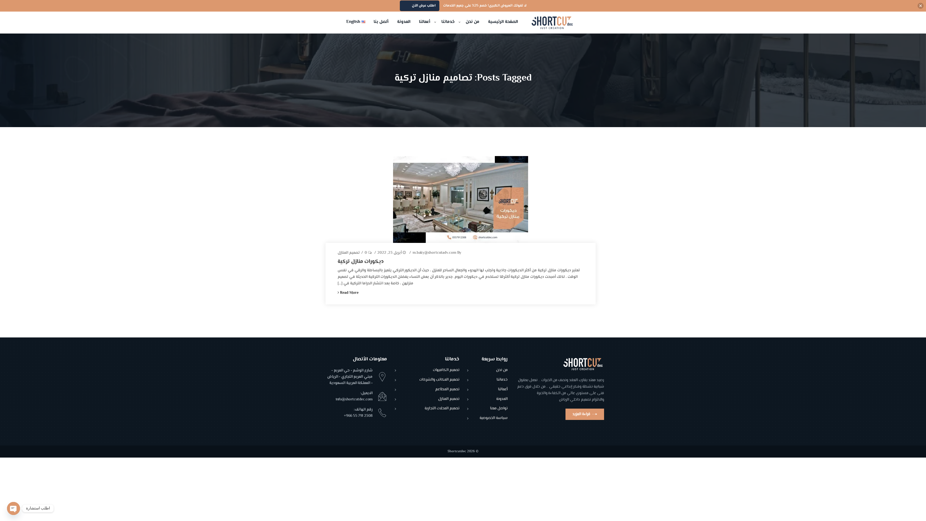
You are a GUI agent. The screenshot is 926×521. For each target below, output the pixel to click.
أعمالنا (503, 389)
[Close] (921, 6)
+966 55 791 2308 (358, 416)
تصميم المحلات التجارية (442, 408)
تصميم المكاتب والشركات (439, 380)
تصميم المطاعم (447, 389)
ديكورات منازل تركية (361, 262)
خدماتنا (502, 380)
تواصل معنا (499, 408)
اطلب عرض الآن (424, 5)
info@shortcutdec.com (354, 400)
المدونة (502, 399)
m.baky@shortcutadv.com (434, 253)
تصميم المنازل (349, 253)
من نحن (502, 370)
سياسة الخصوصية (494, 418)
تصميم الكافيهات (446, 370)
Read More (349, 293)
